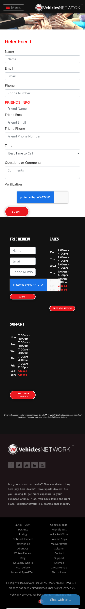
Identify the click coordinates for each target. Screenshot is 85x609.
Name (9, 51)
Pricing (23, 534)
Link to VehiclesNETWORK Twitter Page (19, 465)
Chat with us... (60, 600)
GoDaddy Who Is (23, 562)
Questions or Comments (23, 162)
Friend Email (14, 115)
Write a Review (22, 553)
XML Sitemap (59, 567)
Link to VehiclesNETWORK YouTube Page (27, 465)
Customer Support (23, 395)
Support (59, 558)
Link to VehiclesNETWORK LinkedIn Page (34, 465)
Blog (23, 558)
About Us (22, 548)
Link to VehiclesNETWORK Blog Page (42, 465)
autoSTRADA (22, 525)
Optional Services (23, 539)
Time (8, 145)
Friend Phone (15, 128)
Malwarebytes (59, 544)
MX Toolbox (23, 567)
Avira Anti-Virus (59, 534)
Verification (13, 184)
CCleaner (59, 548)
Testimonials (22, 544)
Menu (16, 7)
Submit (17, 211)
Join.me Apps (59, 539)
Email (9, 68)
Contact (59, 553)
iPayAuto (23, 529)
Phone (10, 85)
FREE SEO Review (62, 308)
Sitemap (59, 562)
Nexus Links (59, 572)
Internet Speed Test (22, 572)
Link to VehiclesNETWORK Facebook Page (11, 465)
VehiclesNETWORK (62, 583)
